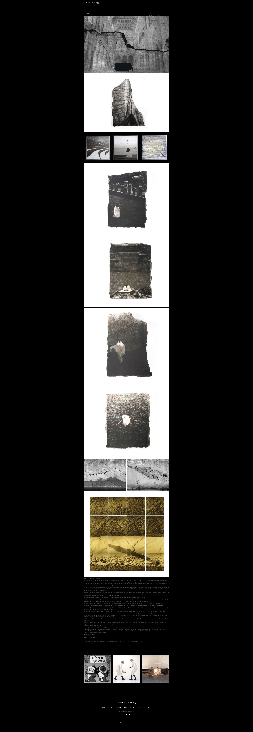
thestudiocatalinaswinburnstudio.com (126, 711)
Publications (137, 707)
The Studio (127, 707)
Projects (97, 670)
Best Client (159, 15)
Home (104, 707)
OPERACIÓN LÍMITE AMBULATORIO (127, 668)
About (119, 707)
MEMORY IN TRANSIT (155, 668)
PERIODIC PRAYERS (97, 668)
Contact (148, 707)
